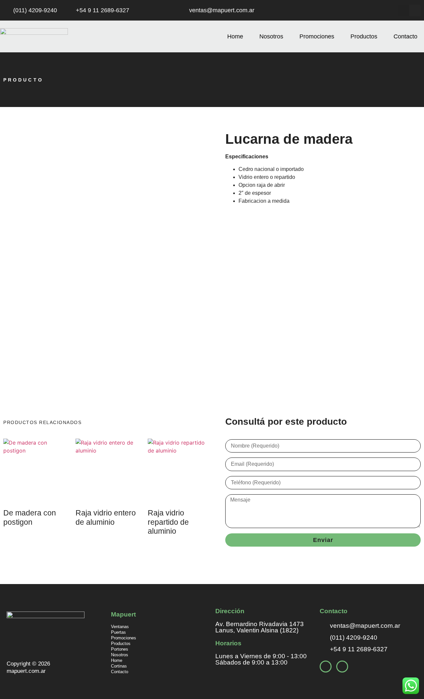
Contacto (405, 36)
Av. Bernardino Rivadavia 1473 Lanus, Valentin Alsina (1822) (259, 627)
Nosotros (271, 36)
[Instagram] (415, 10)
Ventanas (120, 626)
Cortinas (119, 666)
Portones (119, 649)
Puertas (118, 632)
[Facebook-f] (403, 10)
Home (235, 36)
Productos (363, 36)
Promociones (316, 36)
